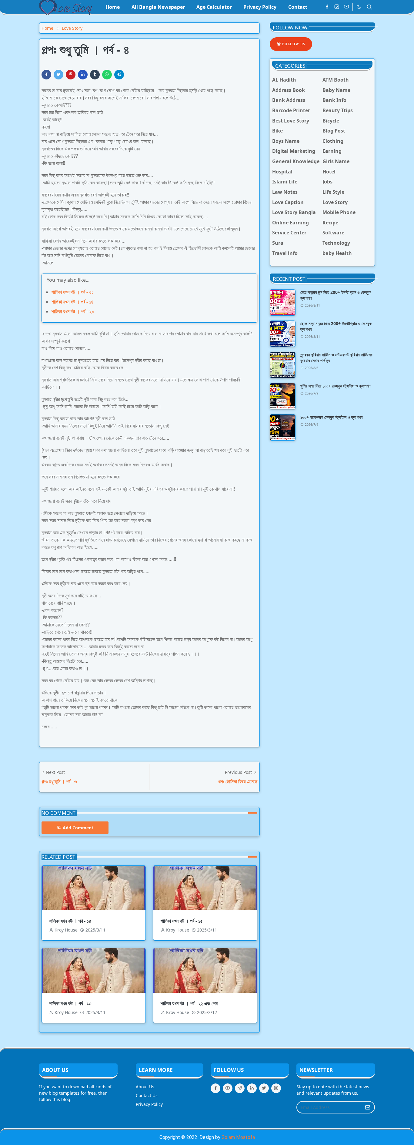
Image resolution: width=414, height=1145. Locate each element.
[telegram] (240, 1088)
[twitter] (264, 1088)
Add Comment (78, 828)
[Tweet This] (58, 74)
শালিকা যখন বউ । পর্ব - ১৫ (182, 921)
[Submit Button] (367, 1107)
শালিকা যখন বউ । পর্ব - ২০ (73, 311)
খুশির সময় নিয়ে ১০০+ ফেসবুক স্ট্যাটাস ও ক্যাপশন (335, 386)
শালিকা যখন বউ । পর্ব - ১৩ (70, 1003)
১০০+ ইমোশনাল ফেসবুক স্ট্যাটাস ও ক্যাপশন (331, 417)
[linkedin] (252, 1088)
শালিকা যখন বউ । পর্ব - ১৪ (73, 301)
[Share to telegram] (119, 74)
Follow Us (293, 44)
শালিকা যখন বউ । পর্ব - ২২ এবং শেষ (189, 1003)
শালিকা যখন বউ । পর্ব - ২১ (73, 292)
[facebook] (327, 7)
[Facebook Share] (46, 74)
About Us (145, 1087)
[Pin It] (70, 74)
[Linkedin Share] (83, 74)
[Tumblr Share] (95, 74)
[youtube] (346, 7)
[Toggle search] (369, 7)
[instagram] (337, 7)
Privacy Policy (149, 1104)
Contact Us (147, 1095)
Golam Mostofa (238, 1137)
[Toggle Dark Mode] (359, 7)
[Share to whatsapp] (107, 74)
